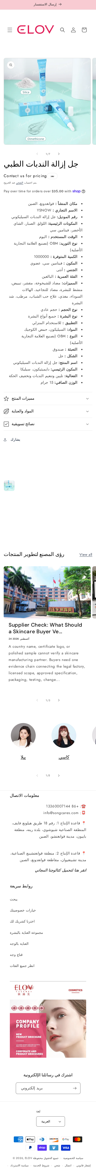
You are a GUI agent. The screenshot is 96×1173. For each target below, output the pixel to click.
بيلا (23, 757)
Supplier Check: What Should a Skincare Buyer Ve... (45, 628)
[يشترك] (74, 1088)
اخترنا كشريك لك (22, 921)
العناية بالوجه (19, 943)
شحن (57, 1165)
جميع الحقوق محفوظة (45, 1158)
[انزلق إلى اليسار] (37, 153)
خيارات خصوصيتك (23, 910)
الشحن (19, 183)
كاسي (64, 757)
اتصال (68, 1165)
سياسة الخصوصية (73, 1158)
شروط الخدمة (41, 1165)
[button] (9, 30)
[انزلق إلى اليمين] (58, 153)
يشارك (15, 439)
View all (86, 554)
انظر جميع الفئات (22, 965)
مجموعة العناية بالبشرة (26, 932)
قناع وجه (16, 954)
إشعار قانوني (83, 1165)
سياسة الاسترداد (19, 1165)
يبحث (13, 899)
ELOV (28, 1158)
